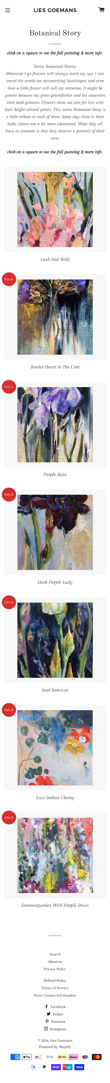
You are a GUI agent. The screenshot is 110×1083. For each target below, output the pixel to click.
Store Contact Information (55, 995)
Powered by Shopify (55, 1046)
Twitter (57, 1014)
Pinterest (57, 1021)
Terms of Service (55, 988)
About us (55, 961)
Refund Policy (55, 980)
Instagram (57, 1029)
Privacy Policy (55, 969)
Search (55, 954)
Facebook (58, 1006)
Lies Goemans (61, 1040)
